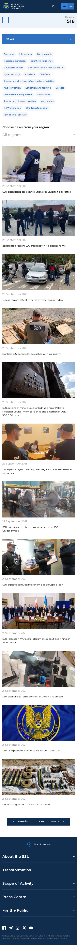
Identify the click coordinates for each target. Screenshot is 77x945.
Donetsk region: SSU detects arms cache (26, 804)
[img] (38, 164)
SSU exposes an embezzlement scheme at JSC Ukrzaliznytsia (30, 529)
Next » (55, 821)
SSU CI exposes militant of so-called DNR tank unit (31, 750)
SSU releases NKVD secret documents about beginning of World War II (36, 640)
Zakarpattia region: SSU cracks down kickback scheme (34, 245)
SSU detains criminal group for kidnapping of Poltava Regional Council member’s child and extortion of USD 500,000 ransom (34, 411)
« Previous (24, 821)
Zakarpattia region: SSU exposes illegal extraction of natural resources (37, 471)
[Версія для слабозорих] (64, 6)
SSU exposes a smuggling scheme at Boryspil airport (32, 584)
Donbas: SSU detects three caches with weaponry (31, 353)
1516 (70, 21)
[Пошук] (53, 6)
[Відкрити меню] (5, 20)
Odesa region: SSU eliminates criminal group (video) (33, 299)
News (10, 39)
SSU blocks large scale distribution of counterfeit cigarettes (36, 191)
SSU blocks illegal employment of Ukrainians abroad (32, 696)
